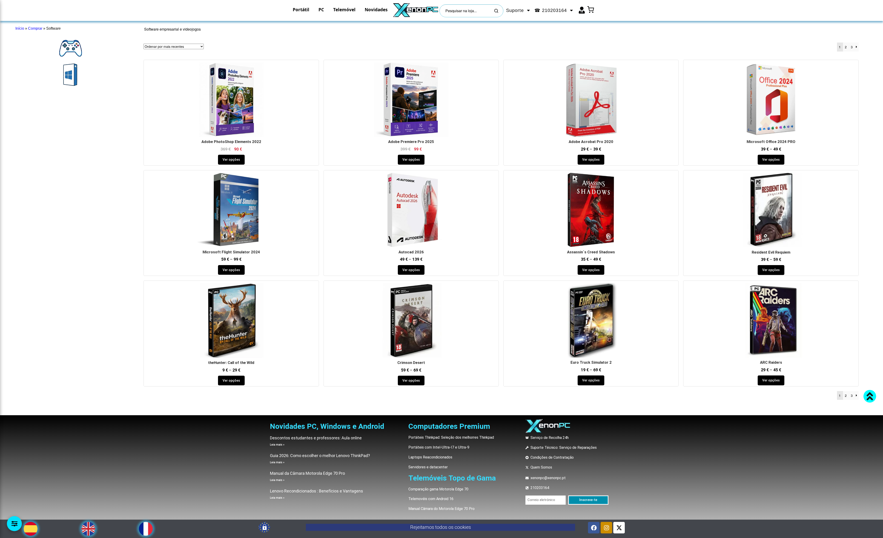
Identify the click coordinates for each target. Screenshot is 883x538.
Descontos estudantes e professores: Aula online (316, 437)
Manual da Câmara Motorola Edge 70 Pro (307, 473)
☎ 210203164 (550, 10)
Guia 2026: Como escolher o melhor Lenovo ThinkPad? (320, 455)
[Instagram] (606, 527)
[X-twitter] (619, 527)
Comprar (35, 28)
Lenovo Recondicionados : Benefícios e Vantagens (316, 491)
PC (321, 10)
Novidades (376, 10)
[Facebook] (593, 527)
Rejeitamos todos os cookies (440, 527)
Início (19, 28)
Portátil (301, 10)
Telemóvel (344, 10)
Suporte (515, 10)
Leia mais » (277, 444)
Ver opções (231, 159)
